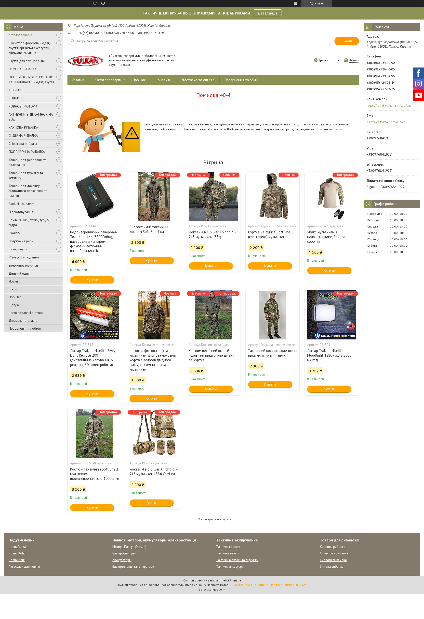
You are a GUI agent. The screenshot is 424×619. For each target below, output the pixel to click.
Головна (78, 80)
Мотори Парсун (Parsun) (129, 547)
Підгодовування (21, 212)
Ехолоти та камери (333, 560)
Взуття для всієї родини (27, 61)
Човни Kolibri (18, 553)
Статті (13, 289)
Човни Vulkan (18, 547)
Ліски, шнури (18, 249)
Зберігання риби (21, 241)
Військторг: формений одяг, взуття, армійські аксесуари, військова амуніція (29, 48)
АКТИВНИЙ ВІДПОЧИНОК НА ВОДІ (31, 116)
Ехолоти (15, 233)
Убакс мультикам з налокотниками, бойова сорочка (326, 237)
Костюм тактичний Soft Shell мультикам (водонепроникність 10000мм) (94, 474)
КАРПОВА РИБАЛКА (23, 127)
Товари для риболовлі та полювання (27, 162)
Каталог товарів (20, 35)
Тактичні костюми (228, 547)
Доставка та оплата (23, 320)
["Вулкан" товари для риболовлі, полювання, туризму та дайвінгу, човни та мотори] (85, 60)
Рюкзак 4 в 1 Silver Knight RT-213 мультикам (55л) (213, 234)
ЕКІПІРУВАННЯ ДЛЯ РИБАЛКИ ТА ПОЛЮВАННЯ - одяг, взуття (31, 79)
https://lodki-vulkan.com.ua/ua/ (389, 105)
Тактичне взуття (227, 553)
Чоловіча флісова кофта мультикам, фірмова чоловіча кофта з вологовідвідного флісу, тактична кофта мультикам (153, 360)
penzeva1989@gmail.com (386, 122)
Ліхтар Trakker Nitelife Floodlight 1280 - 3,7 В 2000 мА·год (329, 355)
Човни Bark (17, 560)
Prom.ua (235, 580)
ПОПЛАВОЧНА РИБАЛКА (27, 151)
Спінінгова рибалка (23, 143)
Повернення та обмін (25, 328)
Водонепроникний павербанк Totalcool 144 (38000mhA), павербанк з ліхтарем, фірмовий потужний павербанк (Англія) (94, 241)
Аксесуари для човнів (24, 567)
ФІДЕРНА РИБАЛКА (23, 135)
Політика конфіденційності (288, 585)
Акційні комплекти (22, 204)
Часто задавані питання (26, 312)
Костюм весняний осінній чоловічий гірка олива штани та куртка (212, 355)
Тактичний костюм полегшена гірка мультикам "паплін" (272, 353)
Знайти (347, 41)
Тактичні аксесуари (230, 567)
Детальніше (268, 13)
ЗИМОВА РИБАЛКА (23, 69)
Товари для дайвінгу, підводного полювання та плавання (28, 191)
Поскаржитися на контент (250, 585)
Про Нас (15, 297)
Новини (14, 281)
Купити (92, 279)
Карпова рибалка (332, 547)
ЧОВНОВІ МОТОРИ (23, 106)
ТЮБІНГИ (16, 90)
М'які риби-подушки (24, 257)
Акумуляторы (121, 560)
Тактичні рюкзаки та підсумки (237, 560)
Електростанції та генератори (133, 567)
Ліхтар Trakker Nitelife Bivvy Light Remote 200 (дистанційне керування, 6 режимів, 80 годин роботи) (92, 357)
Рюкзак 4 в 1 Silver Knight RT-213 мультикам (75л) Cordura (153, 471)
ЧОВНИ (14, 98)
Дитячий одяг (19, 273)
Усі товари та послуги (213, 519)
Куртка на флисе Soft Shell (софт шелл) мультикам (270, 234)
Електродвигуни (124, 553)
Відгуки (14, 305)
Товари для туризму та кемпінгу (26, 175)
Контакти (163, 80)
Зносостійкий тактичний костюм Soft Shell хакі (149, 229)
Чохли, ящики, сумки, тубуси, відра (29, 222)
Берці (337, 129)
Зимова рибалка (332, 567)
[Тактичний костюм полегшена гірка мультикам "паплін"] (273, 314)
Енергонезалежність (24, 265)
